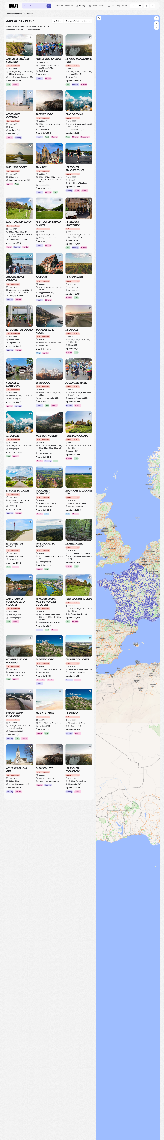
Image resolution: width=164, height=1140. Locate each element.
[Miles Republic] (13, 6)
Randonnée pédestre (14, 30)
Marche (29, 14)
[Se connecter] (146, 5)
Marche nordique (33, 30)
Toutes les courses (14, 14)
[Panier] (152, 5)
